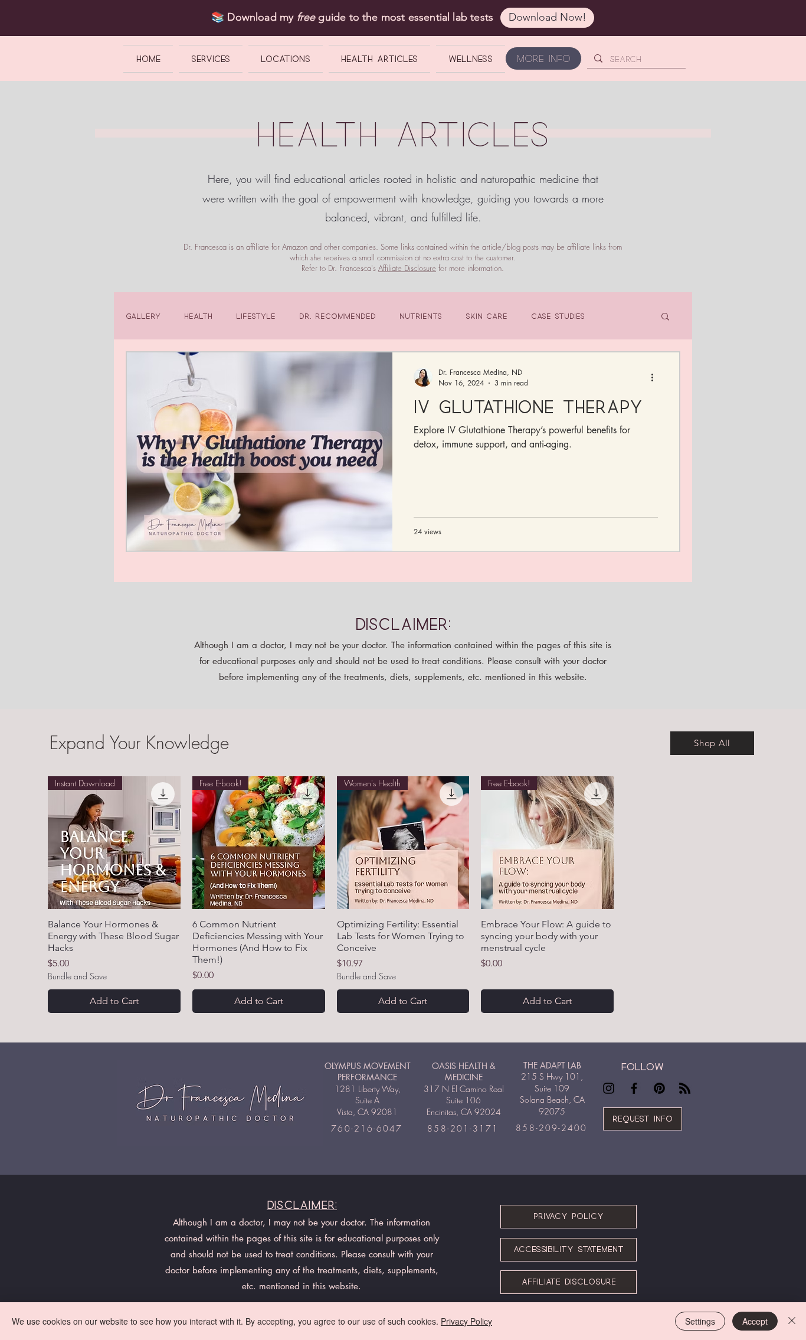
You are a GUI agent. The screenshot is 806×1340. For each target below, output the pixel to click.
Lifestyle (256, 316)
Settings (700, 1321)
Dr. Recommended (337, 316)
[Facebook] (634, 1088)
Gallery (143, 316)
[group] (403, 895)
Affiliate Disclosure (407, 268)
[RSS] (684, 1088)
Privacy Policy (466, 1321)
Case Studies (558, 316)
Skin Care (486, 316)
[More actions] (656, 377)
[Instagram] (608, 1088)
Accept (755, 1321)
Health (198, 316)
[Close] (792, 1321)
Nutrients (420, 316)
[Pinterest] (659, 1088)
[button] (665, 317)
